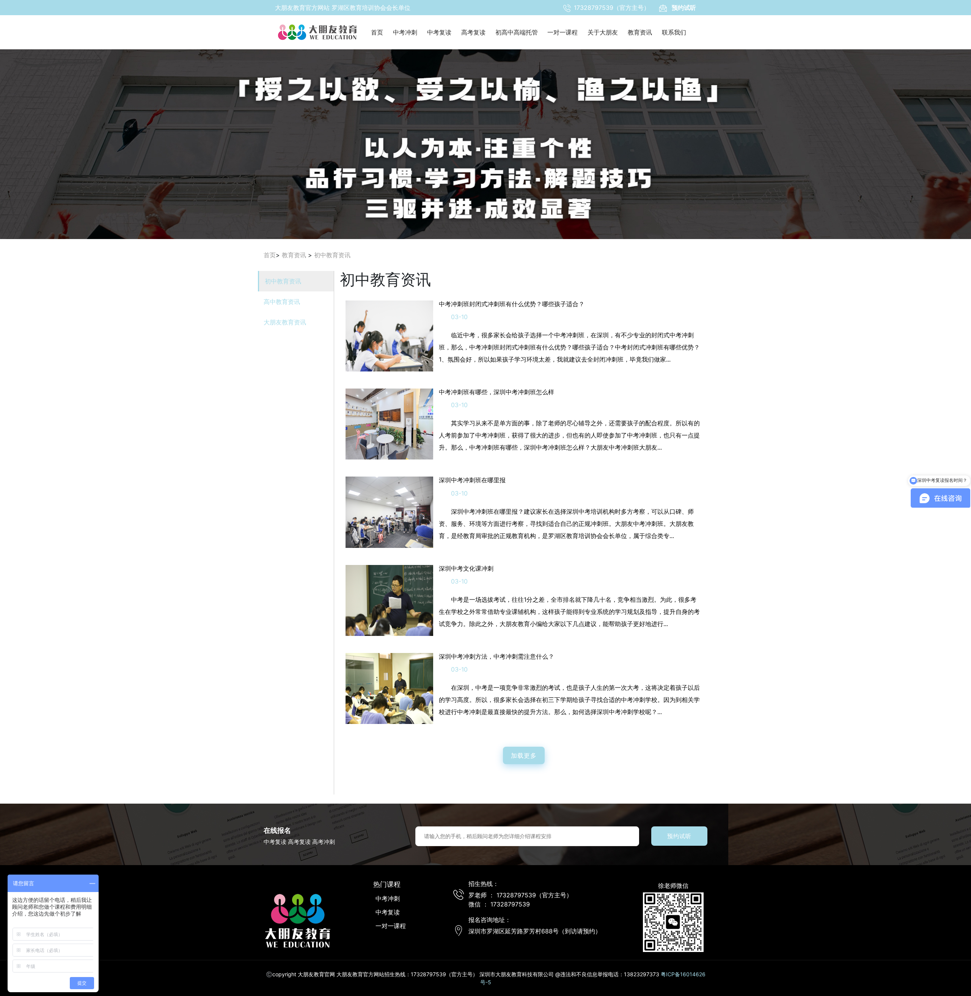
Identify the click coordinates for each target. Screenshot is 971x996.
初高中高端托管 (516, 32)
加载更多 (524, 755)
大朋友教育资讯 (285, 322)
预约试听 (679, 836)
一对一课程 (562, 32)
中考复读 (439, 32)
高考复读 (473, 32)
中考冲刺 (405, 32)
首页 (377, 32)
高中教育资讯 (282, 301)
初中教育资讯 (332, 255)
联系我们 (674, 32)
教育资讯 (640, 32)
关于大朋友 (603, 32)
